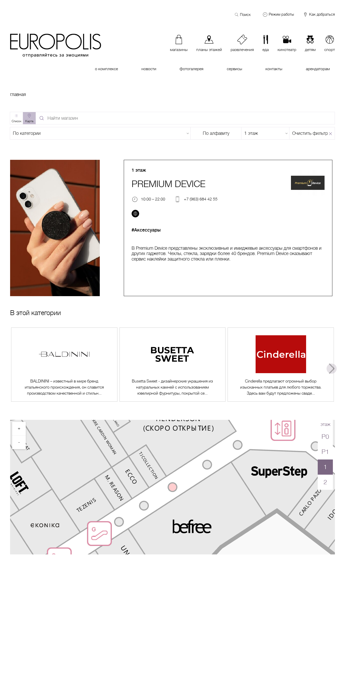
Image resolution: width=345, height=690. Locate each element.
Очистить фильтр (310, 133)
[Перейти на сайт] (135, 213)
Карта (29, 121)
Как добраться (321, 14)
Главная (18, 94)
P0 (325, 436)
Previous (13, 369)
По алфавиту (216, 133)
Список (16, 121)
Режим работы (281, 14)
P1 (325, 451)
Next (332, 369)
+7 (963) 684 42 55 (200, 199)
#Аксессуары (146, 230)
